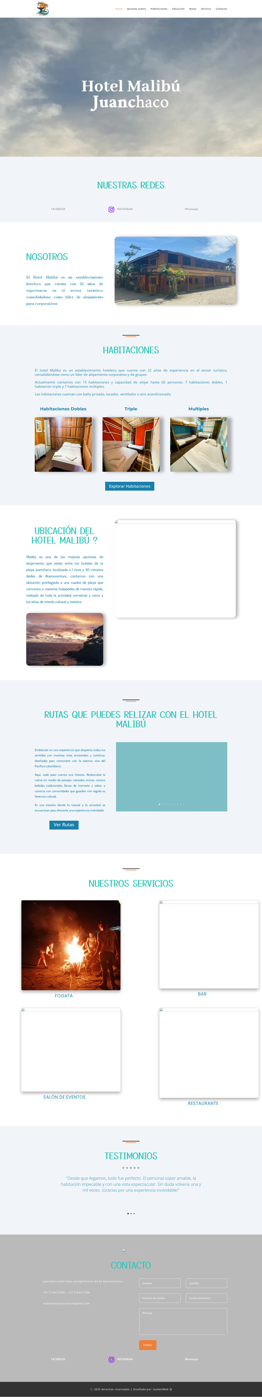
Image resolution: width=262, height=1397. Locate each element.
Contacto (221, 9)
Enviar (148, 1345)
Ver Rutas (64, 824)
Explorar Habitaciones (129, 486)
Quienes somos (136, 9)
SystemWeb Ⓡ (162, 1389)
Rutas (192, 9)
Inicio (118, 9)
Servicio (206, 9)
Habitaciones (159, 9)
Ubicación (178, 9)
